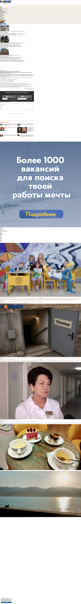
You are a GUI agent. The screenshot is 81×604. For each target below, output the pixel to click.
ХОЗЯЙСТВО (1, 18)
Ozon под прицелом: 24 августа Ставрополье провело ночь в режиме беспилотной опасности (10, 421)
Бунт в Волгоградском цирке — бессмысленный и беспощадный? (8, 301)
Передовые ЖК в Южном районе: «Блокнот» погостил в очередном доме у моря (10, 57)
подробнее (6, 231)
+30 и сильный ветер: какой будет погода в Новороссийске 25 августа (73, 357)
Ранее (7, 109)
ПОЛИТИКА (1, 14)
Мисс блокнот (4, 23)
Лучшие (4, 109)
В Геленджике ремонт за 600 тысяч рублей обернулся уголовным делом (29, 421)
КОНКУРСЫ (1, 10)
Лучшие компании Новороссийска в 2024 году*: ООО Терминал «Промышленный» (10, 46)
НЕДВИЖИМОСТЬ (2, 12)
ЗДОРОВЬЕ (1, 9)
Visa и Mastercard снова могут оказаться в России (32, 361)
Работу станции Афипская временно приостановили (36, 301)
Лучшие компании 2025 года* (3, 35)
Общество (1, 70)
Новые (1, 109)
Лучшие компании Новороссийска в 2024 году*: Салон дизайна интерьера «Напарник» (11, 45)
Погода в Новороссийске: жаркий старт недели (6, 517)
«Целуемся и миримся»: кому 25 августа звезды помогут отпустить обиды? (57, 357)
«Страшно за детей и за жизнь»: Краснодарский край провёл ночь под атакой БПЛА (9, 357)
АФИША (1, 8)
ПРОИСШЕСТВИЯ (2, 15)
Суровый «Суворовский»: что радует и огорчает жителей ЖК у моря (9, 58)
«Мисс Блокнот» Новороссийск (4, 47)
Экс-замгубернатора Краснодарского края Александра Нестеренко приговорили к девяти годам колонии (15, 361)
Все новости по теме (2, 32)
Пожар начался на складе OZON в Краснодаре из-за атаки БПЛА (18, 517)
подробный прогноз (2, 231)
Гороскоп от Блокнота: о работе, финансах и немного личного (7, 470)
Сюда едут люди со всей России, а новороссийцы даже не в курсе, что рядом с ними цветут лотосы (13, 33)
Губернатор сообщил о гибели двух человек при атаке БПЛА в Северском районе (40, 357)
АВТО (0, 7)
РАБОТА (5, 20)
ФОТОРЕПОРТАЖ (2, 17)
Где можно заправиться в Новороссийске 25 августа (25, 357)
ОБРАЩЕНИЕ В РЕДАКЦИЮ (3, 13)
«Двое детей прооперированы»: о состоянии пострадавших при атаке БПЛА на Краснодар (10, 419)
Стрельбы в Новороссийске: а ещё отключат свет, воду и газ (24, 301)
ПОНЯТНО (6, 602)
